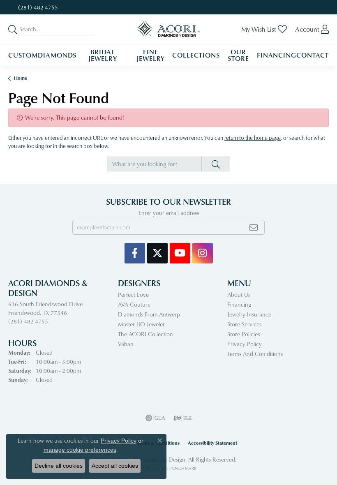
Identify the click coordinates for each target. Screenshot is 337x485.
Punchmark (182, 468)
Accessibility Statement (212, 442)
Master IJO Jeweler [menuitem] (141, 324)
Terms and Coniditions (255, 354)
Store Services (244, 324)
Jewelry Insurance (249, 314)
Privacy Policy (244, 344)
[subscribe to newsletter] (253, 227)
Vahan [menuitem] (126, 344)
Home (20, 77)
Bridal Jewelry (102, 55)
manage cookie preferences (80, 449)
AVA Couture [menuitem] (134, 304)
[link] (37, 7)
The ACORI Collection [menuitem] (145, 334)
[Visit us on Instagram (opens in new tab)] (202, 253)
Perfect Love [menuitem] (133, 294)
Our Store (238, 55)
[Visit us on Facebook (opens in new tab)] (135, 253)
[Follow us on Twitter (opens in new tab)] (157, 253)
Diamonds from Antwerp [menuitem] (149, 314)
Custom (23, 55)
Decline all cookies (59, 465)
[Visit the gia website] (155, 418)
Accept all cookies (115, 465)
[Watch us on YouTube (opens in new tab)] (180, 253)
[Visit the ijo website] (182, 418)
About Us (238, 294)
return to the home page (252, 137)
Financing (277, 55)
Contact (312, 55)
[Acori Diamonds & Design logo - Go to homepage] (168, 29)
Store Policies (243, 334)
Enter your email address (168, 213)
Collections (196, 55)
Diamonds (57, 55)
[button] (264, 29)
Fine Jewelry (150, 55)
